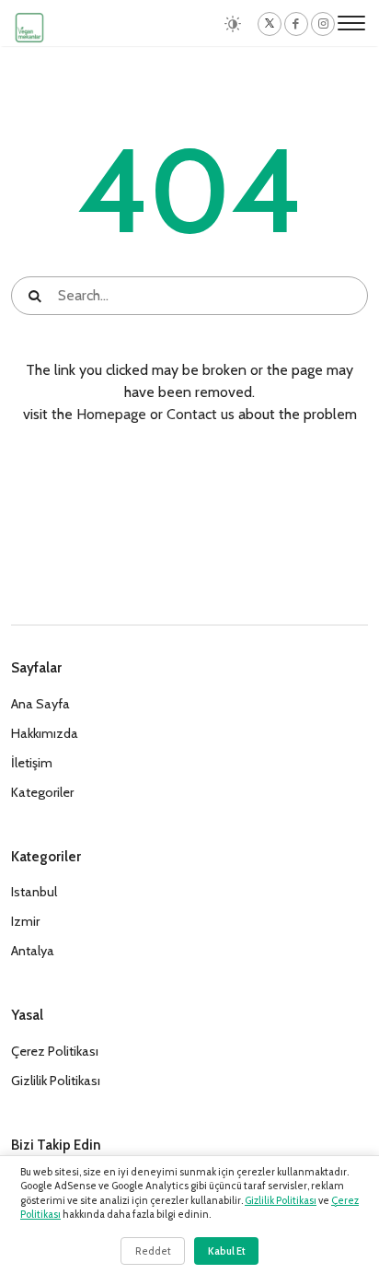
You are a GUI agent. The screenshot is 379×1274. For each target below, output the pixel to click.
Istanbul (34, 891)
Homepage (111, 414)
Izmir (25, 921)
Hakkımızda (44, 733)
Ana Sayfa (40, 703)
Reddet (153, 1251)
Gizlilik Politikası (280, 1200)
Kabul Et (227, 1251)
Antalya (32, 950)
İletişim (31, 762)
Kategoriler (42, 792)
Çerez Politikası (54, 1051)
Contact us (201, 414)
